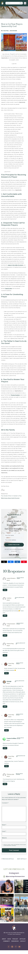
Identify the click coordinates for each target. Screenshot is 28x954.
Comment (5, 803)
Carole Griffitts (11, 738)
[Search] (21, 3)
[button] (25, 3)
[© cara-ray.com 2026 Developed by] (14, 928)
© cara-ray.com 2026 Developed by (14, 932)
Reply (5, 615)
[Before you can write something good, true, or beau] (7, 900)
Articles (22, 938)
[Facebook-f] (8, 946)
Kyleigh (9, 681)
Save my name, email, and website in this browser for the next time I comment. (15, 845)
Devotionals (13, 30)
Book (9, 938)
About (4, 938)
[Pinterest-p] (15, 946)
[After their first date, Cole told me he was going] (7, 886)
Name (4, 824)
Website (4, 838)
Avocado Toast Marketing (14, 934)
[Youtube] (19, 946)
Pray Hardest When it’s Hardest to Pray (11, 495)
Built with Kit (14, 554)
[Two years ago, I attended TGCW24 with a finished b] (7, 915)
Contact (23, 941)
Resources (15, 941)
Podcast (15, 938)
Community (6, 941)
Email (4, 831)
